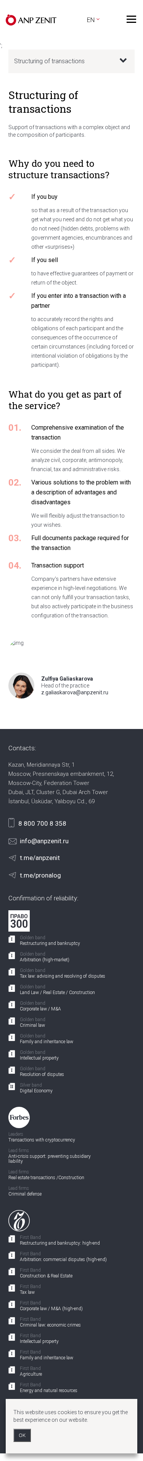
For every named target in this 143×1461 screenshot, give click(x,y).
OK (22, 1435)
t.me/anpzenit (40, 858)
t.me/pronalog (40, 875)
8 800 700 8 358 (42, 823)
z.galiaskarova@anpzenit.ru (74, 692)
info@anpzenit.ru (44, 841)
